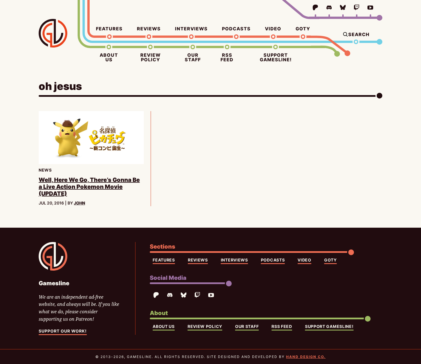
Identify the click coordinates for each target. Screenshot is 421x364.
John (79, 202)
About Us (109, 57)
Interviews (191, 29)
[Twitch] (356, 7)
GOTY (303, 29)
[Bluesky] (343, 7)
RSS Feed (227, 57)
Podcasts (236, 29)
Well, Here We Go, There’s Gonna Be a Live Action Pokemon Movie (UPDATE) (89, 186)
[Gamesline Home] (53, 33)
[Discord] (329, 7)
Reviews (149, 29)
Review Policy (150, 57)
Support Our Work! (63, 330)
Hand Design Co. (306, 357)
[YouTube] (370, 7)
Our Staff (193, 57)
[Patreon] (315, 7)
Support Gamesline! (276, 57)
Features (109, 29)
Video (273, 29)
